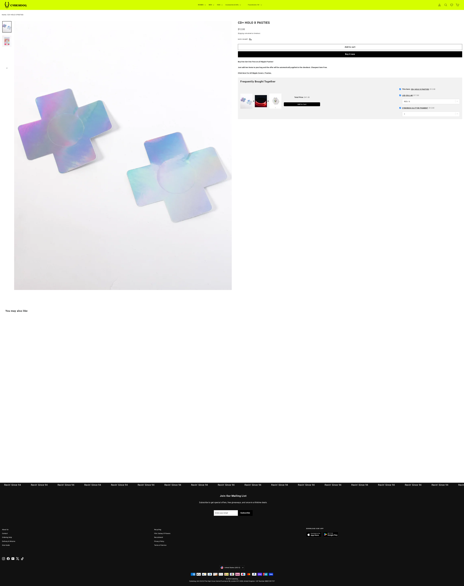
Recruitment (158, 537)
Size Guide (6, 545)
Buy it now (350, 54)
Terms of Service (160, 545)
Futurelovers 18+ (254, 5)
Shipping (241, 33)
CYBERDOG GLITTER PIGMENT (415, 108)
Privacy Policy (159, 541)
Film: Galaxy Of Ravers (162, 533)
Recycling (157, 529)
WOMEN (201, 5)
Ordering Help (7, 537)
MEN (210, 5)
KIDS (219, 5)
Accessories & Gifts (232, 5)
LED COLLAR (407, 95)
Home (4, 15)
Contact (5, 533)
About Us (5, 529)
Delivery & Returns (8, 541)
